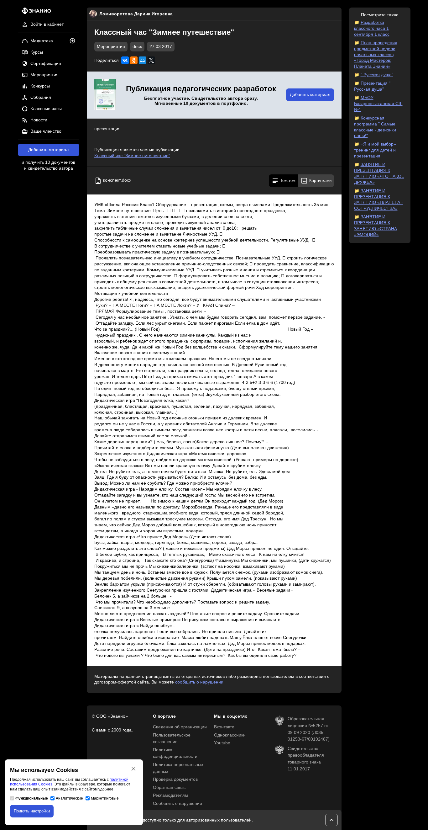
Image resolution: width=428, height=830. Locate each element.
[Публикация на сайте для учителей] (105, 95)
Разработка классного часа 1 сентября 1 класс (371, 28)
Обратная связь (169, 787)
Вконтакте (224, 727)
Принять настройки (32, 811)
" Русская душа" (377, 74)
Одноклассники (230, 735)
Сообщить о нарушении (177, 803)
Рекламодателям (170, 795)
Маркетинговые (105, 798)
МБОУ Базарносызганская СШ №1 (378, 103)
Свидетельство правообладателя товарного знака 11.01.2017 (306, 758)
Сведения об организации (180, 727)
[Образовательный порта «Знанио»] (34, 12)
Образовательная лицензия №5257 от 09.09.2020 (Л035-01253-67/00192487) (309, 729)
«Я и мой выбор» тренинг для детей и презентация (375, 150)
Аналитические (69, 798)
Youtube (222, 743)
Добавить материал (48, 149)
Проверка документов (175, 779)
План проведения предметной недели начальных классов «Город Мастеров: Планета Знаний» (375, 54)
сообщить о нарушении (199, 682)
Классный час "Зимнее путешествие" (132, 155)
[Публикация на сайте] (74, 41)
